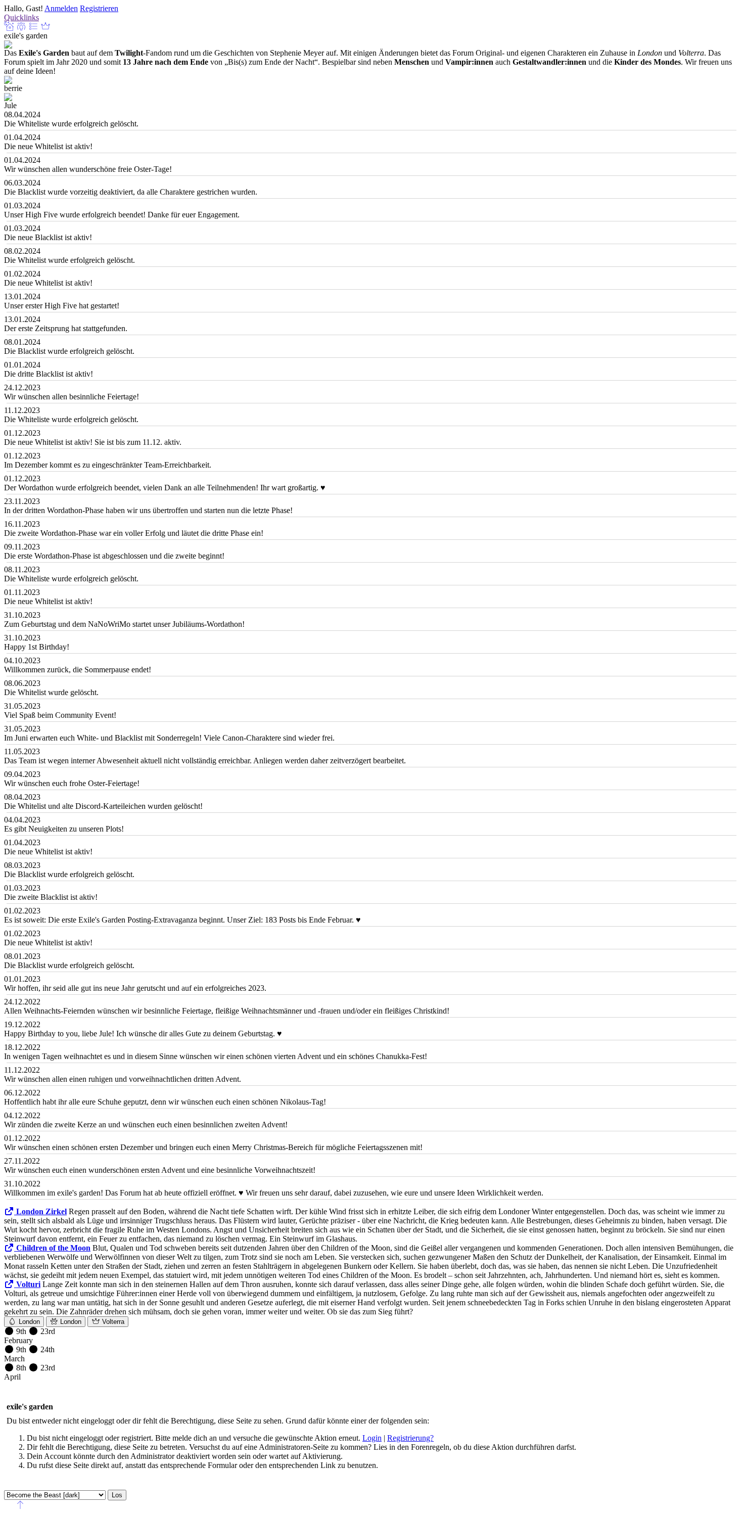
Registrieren (99, 8)
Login (372, 1438)
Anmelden (61, 8)
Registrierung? (410, 1438)
